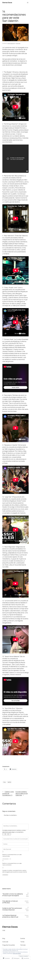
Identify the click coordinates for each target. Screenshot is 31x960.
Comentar (5, 874)
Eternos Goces (7, 2)
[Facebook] (6, 834)
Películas (18, 43)
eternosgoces (11, 43)
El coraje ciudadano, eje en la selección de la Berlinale (22, 793)
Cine (4, 782)
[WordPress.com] (3, 834)
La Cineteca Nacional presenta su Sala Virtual (10, 916)
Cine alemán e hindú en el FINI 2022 (10, 901)
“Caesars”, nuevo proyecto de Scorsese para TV (8, 793)
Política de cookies (17, 953)
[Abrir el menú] (28, 3)
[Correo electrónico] (9, 834)
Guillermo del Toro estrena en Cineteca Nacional (12, 909)
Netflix (9, 782)
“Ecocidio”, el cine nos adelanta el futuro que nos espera (12, 894)
